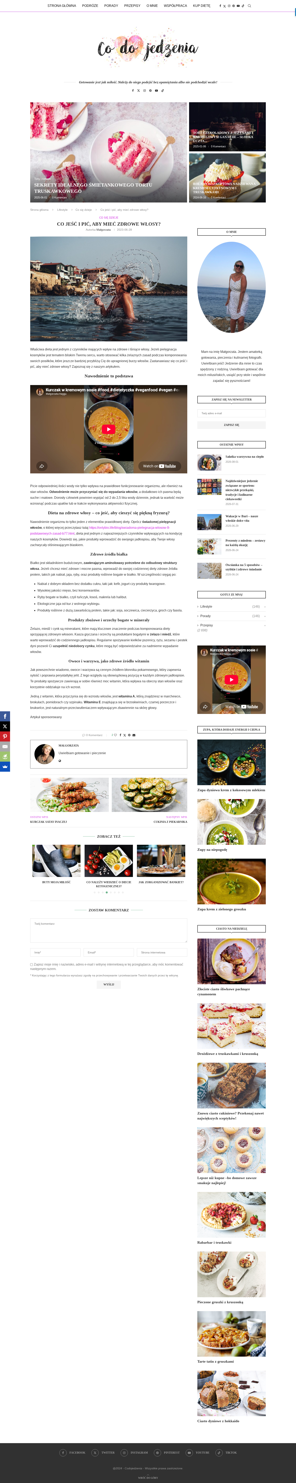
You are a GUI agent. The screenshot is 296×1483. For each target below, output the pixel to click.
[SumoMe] (5, 767)
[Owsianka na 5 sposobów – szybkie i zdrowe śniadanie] (209, 571)
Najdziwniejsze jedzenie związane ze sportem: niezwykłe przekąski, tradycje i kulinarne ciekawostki (242, 490)
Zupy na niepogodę (212, 850)
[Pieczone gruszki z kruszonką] (231, 1274)
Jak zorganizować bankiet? (108, 882)
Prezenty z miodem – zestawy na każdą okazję (245, 543)
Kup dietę (201, 5)
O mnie (152, 5)
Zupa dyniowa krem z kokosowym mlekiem (231, 790)
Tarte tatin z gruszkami (215, 1361)
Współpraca (175, 5)
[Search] (249, 6)
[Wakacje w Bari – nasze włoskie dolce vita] (209, 522)
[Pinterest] (233, 6)
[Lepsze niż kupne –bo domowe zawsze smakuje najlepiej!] (231, 1150)
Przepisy (132, 5)
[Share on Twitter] (124, 735)
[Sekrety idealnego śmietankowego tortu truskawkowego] (108, 152)
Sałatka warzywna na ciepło (245, 456)
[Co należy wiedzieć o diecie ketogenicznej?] (56, 861)
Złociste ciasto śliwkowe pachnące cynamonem (223, 991)
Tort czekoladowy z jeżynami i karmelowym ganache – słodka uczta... (223, 137)
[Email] (5, 747)
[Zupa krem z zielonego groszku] (231, 881)
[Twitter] (224, 6)
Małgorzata (103, 229)
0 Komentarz (59, 197)
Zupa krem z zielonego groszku (221, 909)
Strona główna (62, 5)
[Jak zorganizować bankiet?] (109, 861)
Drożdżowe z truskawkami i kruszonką (227, 1054)
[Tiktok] (243, 6)
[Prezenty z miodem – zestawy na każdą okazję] (209, 546)
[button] (37, 152)
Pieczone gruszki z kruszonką (220, 1302)
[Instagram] (229, 6)
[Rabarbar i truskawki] (231, 1215)
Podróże (90, 5)
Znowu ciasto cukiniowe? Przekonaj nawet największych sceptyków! (230, 1115)
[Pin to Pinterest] (129, 735)
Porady (111, 5)
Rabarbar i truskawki (214, 1242)
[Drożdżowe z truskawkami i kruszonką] (231, 1026)
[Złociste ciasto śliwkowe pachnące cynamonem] (231, 961)
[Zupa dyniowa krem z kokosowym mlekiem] (231, 762)
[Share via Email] (133, 735)
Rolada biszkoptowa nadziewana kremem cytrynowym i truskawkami (224, 188)
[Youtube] (238, 6)
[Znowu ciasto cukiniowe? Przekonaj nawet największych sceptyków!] (231, 1085)
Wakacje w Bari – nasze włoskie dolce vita (242, 518)
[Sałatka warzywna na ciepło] (209, 462)
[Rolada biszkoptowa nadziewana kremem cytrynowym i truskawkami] (227, 177)
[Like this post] (115, 735)
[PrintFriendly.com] (5, 757)
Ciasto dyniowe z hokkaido (218, 1421)
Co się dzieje (84, 209)
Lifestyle (62, 209)
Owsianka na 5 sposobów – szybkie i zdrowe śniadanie (244, 567)
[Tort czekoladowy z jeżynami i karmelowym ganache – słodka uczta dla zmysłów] (227, 126)
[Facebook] (220, 6)
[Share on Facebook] (120, 735)
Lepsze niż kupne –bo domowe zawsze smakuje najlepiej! (227, 1180)
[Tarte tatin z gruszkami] (231, 1334)
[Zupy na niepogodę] (231, 822)
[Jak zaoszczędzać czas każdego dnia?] (161, 861)
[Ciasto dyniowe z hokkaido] (231, 1393)
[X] (5, 726)
